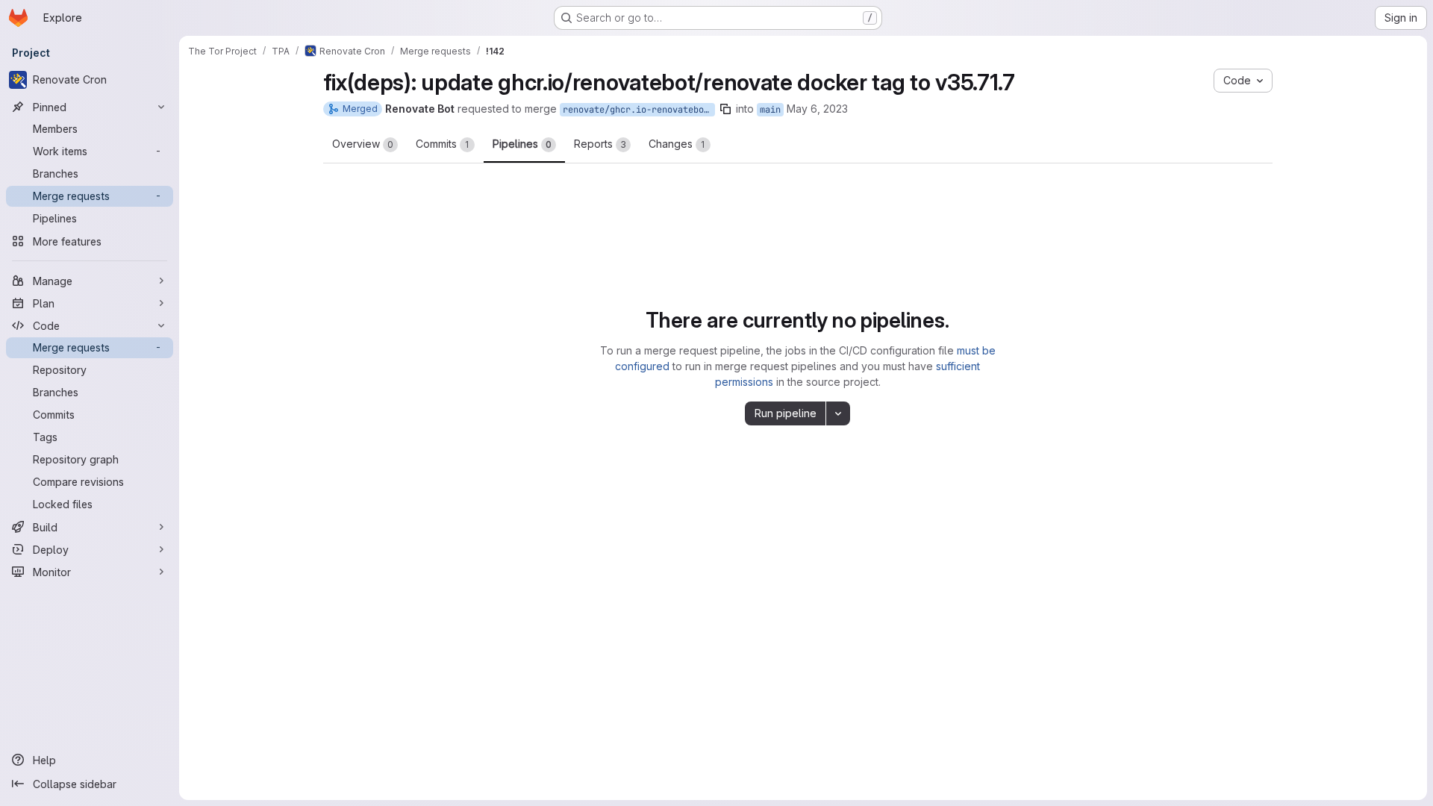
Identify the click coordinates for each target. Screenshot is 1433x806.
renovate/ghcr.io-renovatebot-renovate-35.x (639, 110)
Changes (677, 143)
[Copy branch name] (725, 109)
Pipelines (522, 143)
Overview (362, 143)
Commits (442, 143)
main (770, 110)
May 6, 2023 (817, 108)
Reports (600, 143)
